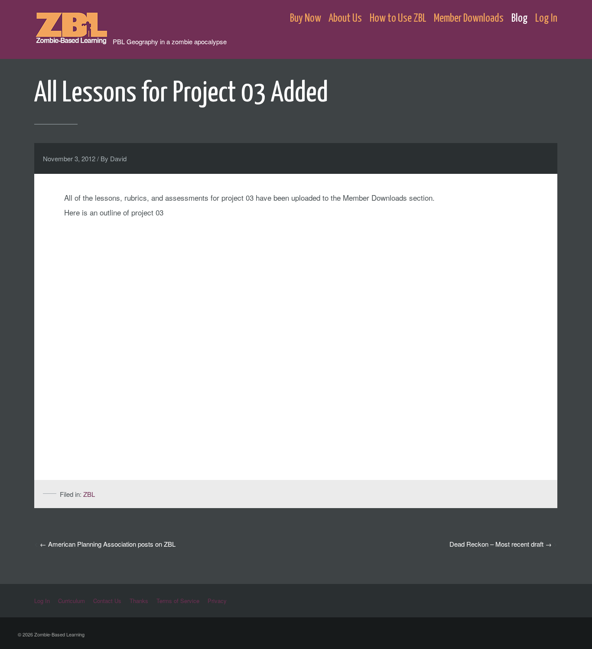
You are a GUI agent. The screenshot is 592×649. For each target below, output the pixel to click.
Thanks (139, 601)
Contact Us (107, 601)
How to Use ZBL (398, 18)
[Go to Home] (73, 40)
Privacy (217, 601)
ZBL (89, 494)
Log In (546, 18)
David (118, 158)
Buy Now (305, 18)
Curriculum (71, 601)
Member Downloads (469, 18)
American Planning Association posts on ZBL (112, 543)
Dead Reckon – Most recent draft (496, 543)
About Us (345, 18)
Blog (519, 18)
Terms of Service (177, 601)
